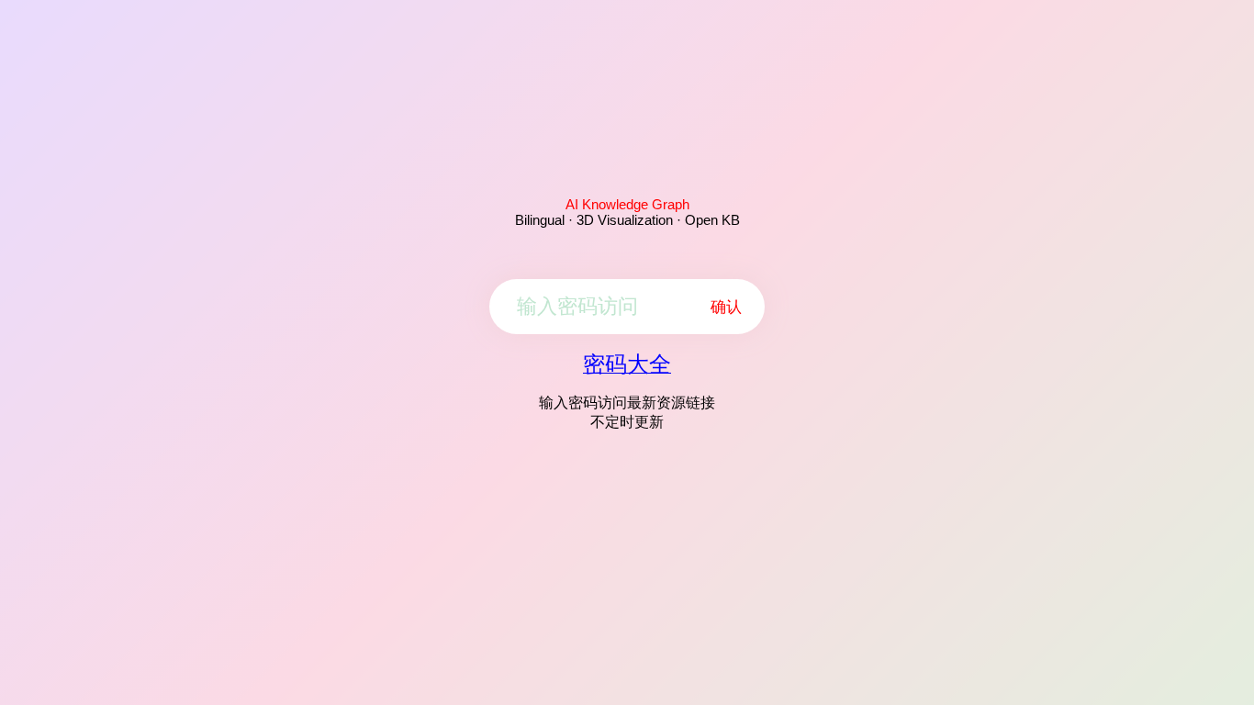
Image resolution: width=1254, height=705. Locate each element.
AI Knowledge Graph (627, 204)
